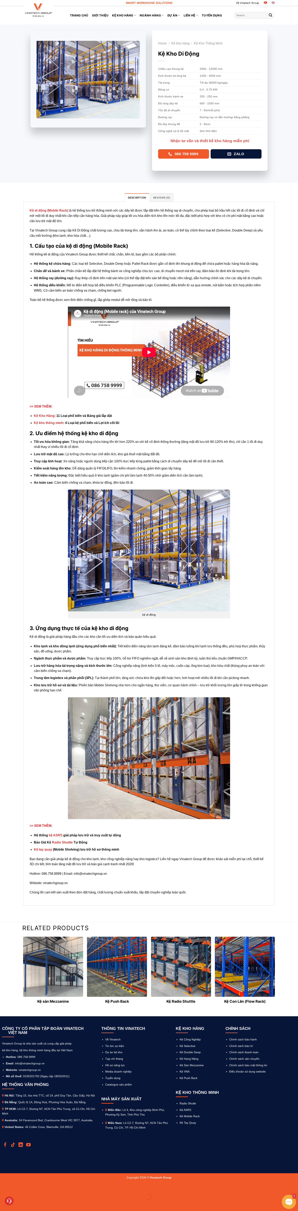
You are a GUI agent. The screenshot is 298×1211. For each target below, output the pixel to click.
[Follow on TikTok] (13, 1145)
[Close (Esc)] (4, 1187)
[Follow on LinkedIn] (21, 1145)
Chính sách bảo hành (243, 1039)
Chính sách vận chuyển (244, 1058)
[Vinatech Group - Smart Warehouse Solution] (38, 10)
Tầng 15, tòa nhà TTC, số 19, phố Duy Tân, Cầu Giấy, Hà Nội (55, 1095)
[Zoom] (42, 114)
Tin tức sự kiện (114, 1046)
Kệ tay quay (43, 849)
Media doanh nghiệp (118, 1071)
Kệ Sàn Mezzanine (192, 1065)
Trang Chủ (79, 15)
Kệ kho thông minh (48, 423)
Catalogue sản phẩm (118, 1084)
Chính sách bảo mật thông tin (248, 1065)
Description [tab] (137, 197)
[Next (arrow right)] (16, 1204)
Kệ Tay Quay (188, 1122)
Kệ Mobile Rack (190, 1116)
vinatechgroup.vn (30, 1070)
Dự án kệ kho (113, 1052)
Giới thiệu (100, 15)
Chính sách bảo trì (241, 1046)
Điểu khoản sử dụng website (247, 1071)
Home (162, 43)
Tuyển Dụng (212, 15)
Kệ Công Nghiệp (190, 1039)
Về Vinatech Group (247, 2)
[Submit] (270, 15)
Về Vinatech (113, 1039)
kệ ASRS (55, 835)
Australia (11, 1120)
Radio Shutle (188, 1103)
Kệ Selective (187, 1046)
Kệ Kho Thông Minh (208, 43)
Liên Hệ (189, 15)
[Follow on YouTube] (29, 1145)
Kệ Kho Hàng (122, 15)
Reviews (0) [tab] (161, 197)
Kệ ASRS (185, 1110)
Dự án (172, 15)
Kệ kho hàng (180, 43)
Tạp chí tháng (114, 1058)
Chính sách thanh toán (243, 1052)
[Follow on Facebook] (6, 1145)
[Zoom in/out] (16, 1187)
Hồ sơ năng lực (115, 1065)
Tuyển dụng (112, 1078)
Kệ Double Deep (190, 1052)
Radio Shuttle (62, 842)
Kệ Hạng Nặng (189, 1058)
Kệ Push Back (188, 1078)
